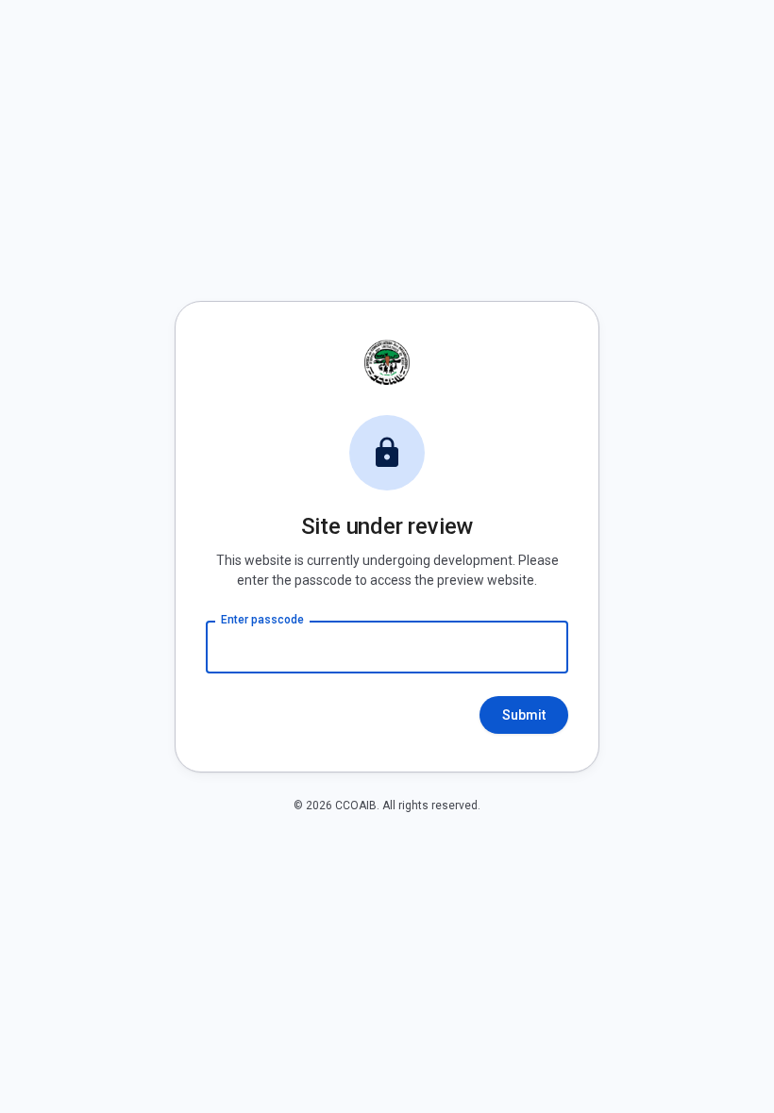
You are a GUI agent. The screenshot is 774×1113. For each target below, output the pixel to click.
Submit (524, 715)
